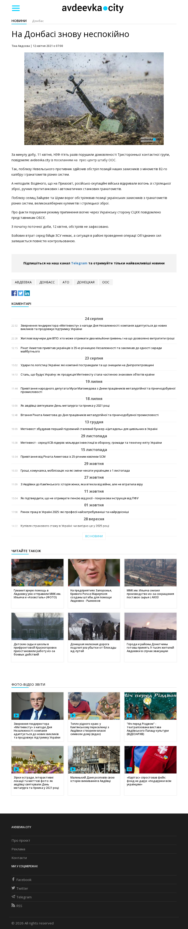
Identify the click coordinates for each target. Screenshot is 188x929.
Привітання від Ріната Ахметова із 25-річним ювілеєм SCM (63, 456)
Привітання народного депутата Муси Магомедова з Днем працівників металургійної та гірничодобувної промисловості (98, 390)
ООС (105, 282)
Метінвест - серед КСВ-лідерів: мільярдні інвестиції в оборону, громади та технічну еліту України (91, 442)
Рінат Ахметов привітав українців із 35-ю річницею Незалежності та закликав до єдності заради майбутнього (91, 349)
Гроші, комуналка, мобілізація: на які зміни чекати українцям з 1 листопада (75, 470)
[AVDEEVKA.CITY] (93, 8)
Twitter (22, 888)
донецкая (85, 282)
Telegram (79, 263)
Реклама (18, 849)
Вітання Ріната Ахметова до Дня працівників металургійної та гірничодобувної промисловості (90, 415)
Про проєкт (20, 840)
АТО (66, 282)
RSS (19, 905)
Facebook (23, 879)
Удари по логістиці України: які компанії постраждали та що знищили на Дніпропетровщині (87, 365)
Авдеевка (23, 282)
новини (19, 20)
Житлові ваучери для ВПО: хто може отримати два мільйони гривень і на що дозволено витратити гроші (97, 338)
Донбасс (47, 282)
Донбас (38, 21)
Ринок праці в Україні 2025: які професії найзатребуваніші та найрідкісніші (75, 512)
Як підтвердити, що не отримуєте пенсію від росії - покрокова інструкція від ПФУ (79, 498)
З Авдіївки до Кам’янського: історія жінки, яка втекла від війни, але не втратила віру (82, 484)
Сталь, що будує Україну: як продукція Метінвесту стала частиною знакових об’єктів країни (88, 374)
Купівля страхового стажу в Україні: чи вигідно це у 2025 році (65, 526)
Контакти (19, 857)
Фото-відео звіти (28, 684)
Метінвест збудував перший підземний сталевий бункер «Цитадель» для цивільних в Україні (89, 429)
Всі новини (94, 536)
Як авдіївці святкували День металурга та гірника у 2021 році (65, 405)
